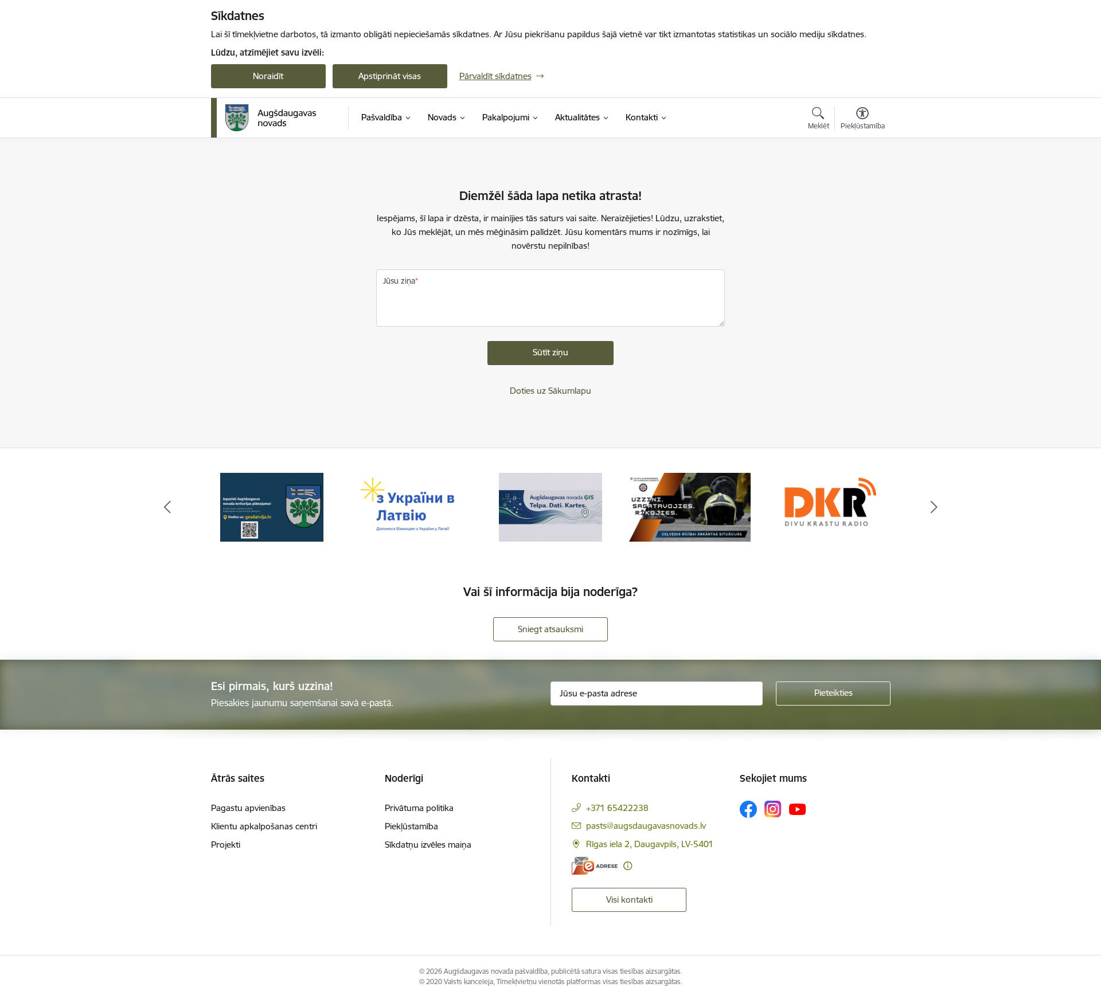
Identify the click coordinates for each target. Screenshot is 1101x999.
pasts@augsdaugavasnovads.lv (646, 825)
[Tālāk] (934, 507)
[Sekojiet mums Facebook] (748, 809)
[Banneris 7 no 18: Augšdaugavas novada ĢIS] (550, 506)
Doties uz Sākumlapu (550, 390)
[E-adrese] (595, 865)
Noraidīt (268, 75)
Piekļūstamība (411, 826)
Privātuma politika (419, 807)
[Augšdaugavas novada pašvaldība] (271, 118)
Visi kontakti (629, 899)
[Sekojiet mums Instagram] (773, 809)
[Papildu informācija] (627, 865)
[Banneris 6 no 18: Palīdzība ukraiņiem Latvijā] (411, 506)
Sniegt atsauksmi (550, 629)
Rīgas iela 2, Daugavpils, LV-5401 (649, 844)
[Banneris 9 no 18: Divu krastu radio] (829, 506)
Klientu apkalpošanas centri (264, 826)
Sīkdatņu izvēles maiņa (428, 844)
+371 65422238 (617, 807)
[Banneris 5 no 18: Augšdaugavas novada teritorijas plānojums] (272, 506)
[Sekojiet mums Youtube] (797, 809)
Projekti (225, 844)
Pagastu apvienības (248, 807)
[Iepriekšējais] (167, 507)
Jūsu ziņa (399, 281)
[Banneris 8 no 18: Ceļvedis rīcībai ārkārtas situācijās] (690, 506)
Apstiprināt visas (389, 75)
